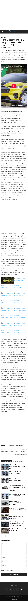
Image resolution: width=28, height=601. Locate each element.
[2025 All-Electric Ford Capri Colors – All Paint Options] (5, 496)
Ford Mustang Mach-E (20, 445)
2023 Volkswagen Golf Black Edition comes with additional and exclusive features (21, 454)
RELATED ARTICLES (6, 461)
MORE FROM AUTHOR (18, 461)
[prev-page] (2, 536)
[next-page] (5, 536)
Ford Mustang (11, 445)
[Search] (26, 32)
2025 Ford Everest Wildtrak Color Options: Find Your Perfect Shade (16, 516)
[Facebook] (6, 589)
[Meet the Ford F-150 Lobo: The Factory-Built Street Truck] (5, 510)
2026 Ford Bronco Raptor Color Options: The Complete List (17, 466)
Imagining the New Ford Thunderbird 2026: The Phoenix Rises (15, 502)
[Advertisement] (14, 15)
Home (2, 35)
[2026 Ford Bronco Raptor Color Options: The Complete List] (5, 467)
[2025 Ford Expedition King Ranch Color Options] (5, 480)
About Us (11, 596)
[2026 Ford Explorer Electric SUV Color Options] (5, 473)
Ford (9, 35)
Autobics (4, 47)
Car (6, 35)
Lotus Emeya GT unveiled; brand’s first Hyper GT (7, 452)
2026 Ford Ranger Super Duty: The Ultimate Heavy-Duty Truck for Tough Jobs (17, 523)
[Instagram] (10, 589)
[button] (2, 32)
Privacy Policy (17, 596)
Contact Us (6, 596)
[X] (17, 589)
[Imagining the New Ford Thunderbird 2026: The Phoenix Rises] (5, 503)
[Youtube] (21, 589)
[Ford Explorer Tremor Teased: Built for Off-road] (5, 530)
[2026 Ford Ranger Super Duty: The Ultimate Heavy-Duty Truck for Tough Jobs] (5, 524)
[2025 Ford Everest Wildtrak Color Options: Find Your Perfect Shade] (5, 517)
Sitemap (22, 596)
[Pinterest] (14, 589)
